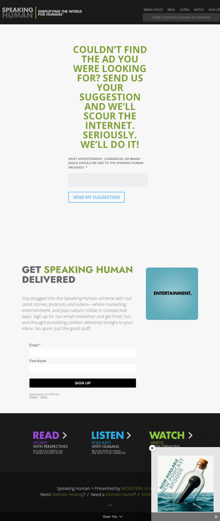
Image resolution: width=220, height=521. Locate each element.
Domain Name (120, 494)
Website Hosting (67, 494)
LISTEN (184, 10)
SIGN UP (214, 10)
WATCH (199, 10)
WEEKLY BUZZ (153, 10)
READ (171, 10)
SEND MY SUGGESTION (96, 197)
